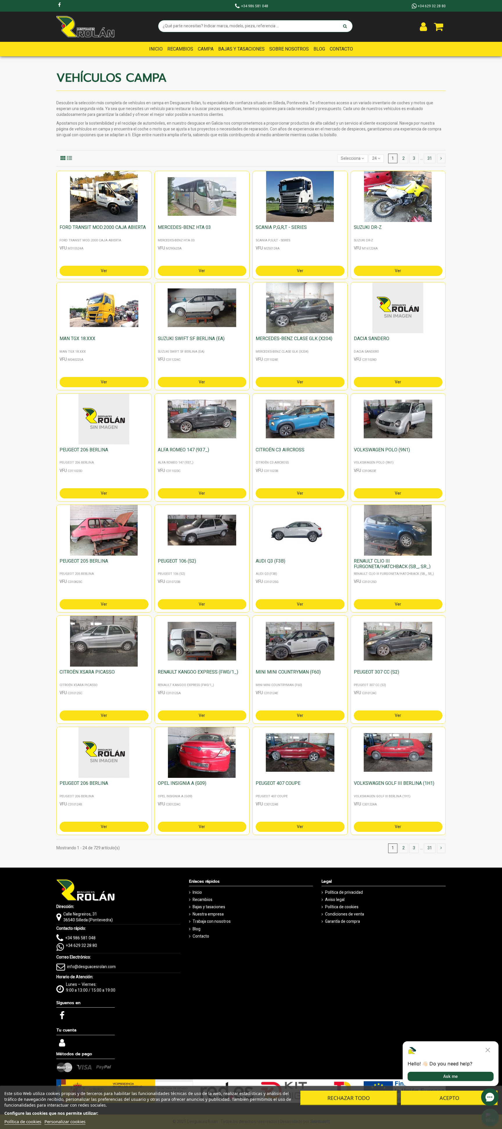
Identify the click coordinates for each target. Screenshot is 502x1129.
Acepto (449, 1097)
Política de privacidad (344, 892)
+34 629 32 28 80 (81, 946)
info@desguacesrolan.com (91, 967)
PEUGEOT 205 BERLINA (84, 561)
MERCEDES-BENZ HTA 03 (184, 227)
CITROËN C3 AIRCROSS (280, 449)
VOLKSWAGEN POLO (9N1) (382, 449)
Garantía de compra (342, 922)
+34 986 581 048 (80, 938)
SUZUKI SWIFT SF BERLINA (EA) (191, 338)
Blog (196, 929)
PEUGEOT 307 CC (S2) (376, 672)
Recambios (202, 900)
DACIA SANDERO (371, 338)
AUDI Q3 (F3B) (270, 561)
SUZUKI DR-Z (368, 227)
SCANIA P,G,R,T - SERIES (281, 227)
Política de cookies (341, 907)
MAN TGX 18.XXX (77, 338)
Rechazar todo (348, 1097)
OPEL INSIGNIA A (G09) (182, 783)
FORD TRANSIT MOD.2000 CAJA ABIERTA (103, 227)
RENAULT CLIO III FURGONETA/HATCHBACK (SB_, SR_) (392, 564)
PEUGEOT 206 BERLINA (84, 449)
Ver (104, 271)
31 (429, 158)
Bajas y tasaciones (209, 907)
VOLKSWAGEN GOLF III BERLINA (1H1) (394, 783)
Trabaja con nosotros (212, 922)
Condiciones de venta (344, 914)
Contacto (201, 936)
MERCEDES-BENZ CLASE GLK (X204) (294, 338)
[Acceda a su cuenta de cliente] (423, 26)
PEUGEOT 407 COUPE (278, 783)
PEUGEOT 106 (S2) (177, 561)
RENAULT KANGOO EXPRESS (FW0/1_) (198, 672)
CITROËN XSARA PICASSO (87, 672)
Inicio (197, 892)
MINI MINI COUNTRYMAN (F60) (288, 672)
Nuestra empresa (208, 914)
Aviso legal (335, 900)
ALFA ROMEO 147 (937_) (183, 449)
